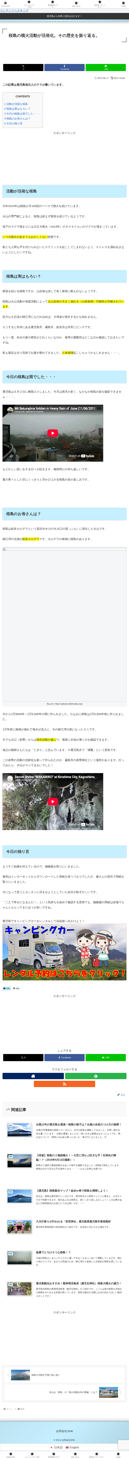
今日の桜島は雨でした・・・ (22, 113)
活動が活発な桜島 (16, 104)
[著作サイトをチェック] (33, 1076)
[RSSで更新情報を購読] (64, 1084)
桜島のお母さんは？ (17, 118)
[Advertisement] (64, 51)
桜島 (8, 988)
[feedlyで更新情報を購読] (95, 1076)
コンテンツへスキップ (14, 10)
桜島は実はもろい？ (17, 108)
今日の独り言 (13, 123)
